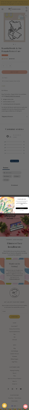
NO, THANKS (22, 210)
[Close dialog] (28, 197)
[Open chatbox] (25, 406)
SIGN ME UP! (22, 208)
